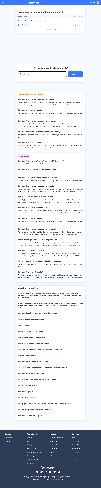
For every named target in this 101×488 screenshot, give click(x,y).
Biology (29, 445)
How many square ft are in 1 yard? (30, 415)
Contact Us (75, 441)
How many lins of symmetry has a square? (33, 361)
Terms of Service (77, 445)
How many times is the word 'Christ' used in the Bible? (37, 313)
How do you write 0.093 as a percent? (31, 331)
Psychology (30, 456)
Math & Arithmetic (33, 9)
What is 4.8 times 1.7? (25, 325)
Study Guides (54, 448)
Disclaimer (75, 452)
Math (25, 9)
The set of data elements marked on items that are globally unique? (43, 367)
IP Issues (75, 459)
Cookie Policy (76, 456)
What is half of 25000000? (27, 397)
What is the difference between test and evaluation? (37, 379)
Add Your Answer (50, 29)
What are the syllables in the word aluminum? (34, 409)
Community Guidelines (57, 438)
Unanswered (9, 445)
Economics (30, 463)
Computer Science (33, 459)
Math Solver (53, 452)
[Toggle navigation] (3, 2)
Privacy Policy (76, 448)
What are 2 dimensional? (27, 355)
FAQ (51, 456)
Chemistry (30, 441)
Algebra (29, 438)
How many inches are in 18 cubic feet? (31, 373)
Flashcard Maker (55, 445)
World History (31, 448)
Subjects (20, 9)
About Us (75, 438)
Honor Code (53, 441)
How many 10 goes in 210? (27, 391)
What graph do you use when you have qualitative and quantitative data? (44, 403)
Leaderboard (9, 438)
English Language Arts (34, 452)
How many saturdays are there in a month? (40, 12)
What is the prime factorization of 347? (32, 337)
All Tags (7, 441)
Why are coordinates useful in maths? (31, 319)
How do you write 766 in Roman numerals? (33, 343)
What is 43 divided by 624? (27, 385)
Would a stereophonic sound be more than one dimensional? (40, 349)
